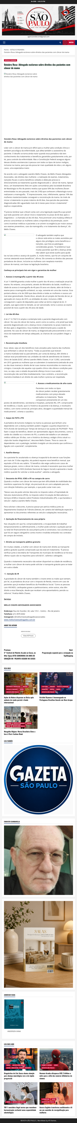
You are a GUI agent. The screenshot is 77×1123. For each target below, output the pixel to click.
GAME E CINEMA (47, 1065)
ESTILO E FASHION (10, 60)
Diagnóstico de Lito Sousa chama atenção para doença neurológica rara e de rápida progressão (19, 1076)
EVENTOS (45, 689)
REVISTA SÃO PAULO (13, 692)
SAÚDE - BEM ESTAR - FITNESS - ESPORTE (18, 1068)
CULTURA (45, 686)
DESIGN (25, 686)
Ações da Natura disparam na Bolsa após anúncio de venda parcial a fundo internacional (19, 700)
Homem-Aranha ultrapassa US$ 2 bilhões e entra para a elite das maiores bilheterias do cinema (56, 1076)
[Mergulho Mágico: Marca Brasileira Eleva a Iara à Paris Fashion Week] (20, 717)
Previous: (20, 654)
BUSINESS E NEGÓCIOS (13, 686)
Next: (57, 653)
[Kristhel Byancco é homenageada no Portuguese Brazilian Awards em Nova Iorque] (56, 683)
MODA (52, 689)
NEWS (22, 689)
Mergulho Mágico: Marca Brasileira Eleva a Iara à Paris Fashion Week (19, 732)
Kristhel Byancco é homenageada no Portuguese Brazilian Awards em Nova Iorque (56, 698)
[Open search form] (60, 42)
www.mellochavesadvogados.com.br (19, 619)
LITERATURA (45, 1099)
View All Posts (28, 636)
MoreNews (41, 1120)
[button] (4, 42)
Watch (71, 42)
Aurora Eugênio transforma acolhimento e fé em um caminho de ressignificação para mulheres (56, 1110)
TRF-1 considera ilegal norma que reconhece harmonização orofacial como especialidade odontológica (20, 1110)
